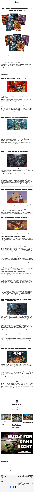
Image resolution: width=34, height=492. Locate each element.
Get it (22, 140)
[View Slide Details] (17, 443)
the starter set (20, 181)
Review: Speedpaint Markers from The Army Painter (5, 424)
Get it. (8, 97)
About (2, 481)
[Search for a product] (1, 2)
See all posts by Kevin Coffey (17, 409)
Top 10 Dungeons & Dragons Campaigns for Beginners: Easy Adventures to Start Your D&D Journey (16, 426)
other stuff (8, 140)
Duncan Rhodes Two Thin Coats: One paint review (28, 423)
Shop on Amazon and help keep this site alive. (8, 470)
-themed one (23, 105)
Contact (2, 482)
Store (2, 479)
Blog (2, 480)
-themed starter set (11, 105)
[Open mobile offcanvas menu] (32, 2)
